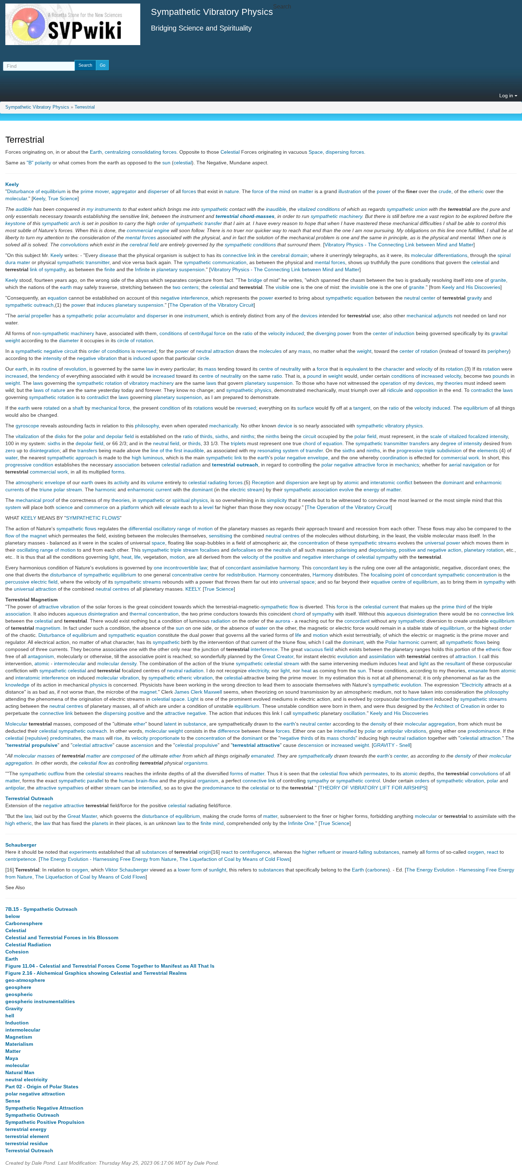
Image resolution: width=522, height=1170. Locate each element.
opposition (425, 390)
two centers (186, 287)
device (285, 425)
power (384, 191)
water (11, 457)
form (196, 870)
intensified (345, 731)
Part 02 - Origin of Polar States (41, 1086)
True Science (62, 198)
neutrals (282, 550)
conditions (170, 333)
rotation (454, 369)
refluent (326, 852)
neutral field (166, 443)
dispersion (297, 482)
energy (371, 489)
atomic (351, 482)
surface (305, 408)
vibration (129, 677)
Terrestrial (85, 107)
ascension (142, 745)
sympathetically (315, 756)
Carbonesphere (24, 923)
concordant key (330, 567)
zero (10, 450)
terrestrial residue (26, 1143)
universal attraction (35, 589)
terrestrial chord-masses (245, 216)
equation (57, 298)
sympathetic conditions (250, 244)
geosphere (18, 987)
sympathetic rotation (99, 383)
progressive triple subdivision (429, 450)
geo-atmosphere (25, 980)
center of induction (393, 333)
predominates (65, 738)
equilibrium (475, 408)
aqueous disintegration (92, 614)
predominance (484, 731)
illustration (349, 191)
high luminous (147, 457)
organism (207, 780)
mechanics (407, 465)
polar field (365, 436)
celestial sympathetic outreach (73, 731)
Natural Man (19, 1072)
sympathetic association (311, 489)
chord (298, 614)
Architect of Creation (457, 706)
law (149, 369)
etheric (476, 191)
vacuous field (318, 649)
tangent (361, 408)
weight (12, 340)
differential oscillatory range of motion (171, 528)
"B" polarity (39, 162)
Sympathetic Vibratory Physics (37, 107)
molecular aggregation (430, 724)
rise (118, 738)
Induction (17, 1023)
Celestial (230, 152)
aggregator (124, 191)
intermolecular (70, 663)
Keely (12, 184)
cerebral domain (289, 255)
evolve (346, 489)
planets (100, 823)
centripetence (20, 859)
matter (306, 191)
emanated (262, 756)
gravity (474, 298)
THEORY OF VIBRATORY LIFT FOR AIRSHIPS (373, 788)
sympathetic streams (373, 543)
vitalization (27, 436)
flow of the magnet (26, 535)
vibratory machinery (151, 383)
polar (370, 731)
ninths (247, 436)
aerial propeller (34, 315)
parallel (95, 780)
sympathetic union (407, 209)
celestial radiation (181, 465)
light (114, 557)
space (158, 543)
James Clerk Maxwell (198, 692)
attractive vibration (59, 606)
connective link (239, 255)
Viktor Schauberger (126, 870)
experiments (83, 852)
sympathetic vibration (460, 780)
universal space (297, 582)
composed (123, 756)
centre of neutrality (280, 369)
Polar (391, 642)
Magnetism (18, 1037)
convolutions (74, 244)
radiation (220, 621)
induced (295, 333)
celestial (183, 162)
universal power (442, 543)
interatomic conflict (391, 482)
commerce (96, 507)
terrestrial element (27, 1136)
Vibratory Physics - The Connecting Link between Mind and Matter (399, 244)
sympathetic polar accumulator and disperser (117, 315)
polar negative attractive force (354, 465)
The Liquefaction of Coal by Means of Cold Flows (234, 859)
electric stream (246, 489)
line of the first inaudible (177, 450)
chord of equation (322, 443)
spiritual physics (190, 500)
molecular (16, 198)
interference (264, 649)
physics (98, 685)
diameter (69, 340)
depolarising (382, 550)
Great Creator (277, 656)
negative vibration (97, 358)
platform (130, 507)
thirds (206, 436)
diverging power (333, 333)
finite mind (212, 823)
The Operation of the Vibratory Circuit (211, 305)
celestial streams (104, 773)
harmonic (105, 489)
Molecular (16, 724)
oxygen (476, 852)
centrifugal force (207, 333)
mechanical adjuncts (429, 315)
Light (193, 699)
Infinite (142, 269)
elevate (171, 507)
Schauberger (20, 845)
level (208, 507)
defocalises (243, 550)
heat (126, 557)
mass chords (341, 738)
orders (422, 780)
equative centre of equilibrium (404, 582)
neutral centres (282, 535)
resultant (455, 663)
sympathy (494, 582)
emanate (478, 670)
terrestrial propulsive (32, 745)
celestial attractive (92, 745)
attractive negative (185, 713)
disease (108, 255)
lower (184, 870)
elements (487, 450)
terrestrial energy (26, 1129)
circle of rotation (135, 340)
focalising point (387, 575)
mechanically (223, 425)
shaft (77, 408)
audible (24, 209)
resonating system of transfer (290, 450)
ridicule (395, 390)
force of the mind (271, 191)
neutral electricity (26, 1079)
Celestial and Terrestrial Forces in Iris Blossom (61, 937)
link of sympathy (48, 269)
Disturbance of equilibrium (36, 191)
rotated (52, 408)
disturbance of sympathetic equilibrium (93, 575)
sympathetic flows (76, 528)
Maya (11, 1058)
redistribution (241, 575)
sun (166, 162)
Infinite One (301, 823)
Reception (263, 482)
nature (231, 191)
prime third (454, 606)
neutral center (419, 298)
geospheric (19, 994)
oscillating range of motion (46, 550)
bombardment (417, 699)
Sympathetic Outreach (32, 1115)
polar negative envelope (301, 457)
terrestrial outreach (235, 465)
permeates (376, 773)
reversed (146, 351)
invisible (359, 287)
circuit (309, 436)
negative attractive (63, 805)
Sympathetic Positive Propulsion (45, 1122)
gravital (499, 333)
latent (170, 724)
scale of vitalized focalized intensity (469, 436)
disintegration (44, 450)
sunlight (217, 870)
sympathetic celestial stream (267, 663)
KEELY (28, 518)
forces (189, 191)
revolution (75, 369)
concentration (313, 543)
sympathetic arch (61, 223)
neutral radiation (408, 738)
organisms (195, 763)
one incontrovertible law (180, 567)
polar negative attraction (35, 1094)
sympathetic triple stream (170, 550)
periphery (498, 351)
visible (282, 287)
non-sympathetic (50, 333)
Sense (12, 1101)
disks (60, 436)
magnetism (48, 628)
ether (139, 724)
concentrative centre (195, 575)
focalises (209, 550)
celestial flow (93, 763)
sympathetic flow (279, 606)
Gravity (14, 1008)
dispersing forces (345, 152)
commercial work (460, 457)
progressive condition (29, 465)
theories (454, 383)
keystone (15, 223)
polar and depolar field (108, 436)
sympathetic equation (350, 298)
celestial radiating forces (215, 482)
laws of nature (49, 390)
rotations (203, 408)
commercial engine (148, 230)
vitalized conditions (319, 209)
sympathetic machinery (336, 216)
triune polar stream (60, 489)
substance (194, 724)
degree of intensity (461, 443)
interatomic (27, 677)
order (163, 223)
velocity (276, 333)
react (227, 852)
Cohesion (17, 952)
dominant (453, 482)
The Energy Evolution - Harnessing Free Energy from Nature (108, 859)
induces (105, 305)
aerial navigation (467, 465)
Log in (507, 95)
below (12, 916)
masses (46, 756)
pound (314, 376)
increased (16, 376)
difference (229, 731)
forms (118, 472)
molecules (270, 351)
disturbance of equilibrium (171, 816)
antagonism (41, 656)
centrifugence (255, 852)
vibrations (415, 731)
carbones (377, 870)
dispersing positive (124, 713)
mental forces (140, 237)
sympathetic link (224, 457)
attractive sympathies (59, 788)
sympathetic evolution (397, 685)
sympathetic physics (248, 390)
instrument (196, 315)
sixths (221, 436)
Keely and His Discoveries (471, 287)
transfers (419, 443)
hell (9, 1015)
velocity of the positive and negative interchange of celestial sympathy (319, 557)
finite (109, 269)
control (372, 780)
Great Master (82, 816)
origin (205, 852)
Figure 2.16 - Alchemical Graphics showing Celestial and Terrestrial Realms (96, 973)
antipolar (393, 731)
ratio (247, 333)
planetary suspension (181, 269)
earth (66, 287)
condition (170, 408)
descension (310, 745)
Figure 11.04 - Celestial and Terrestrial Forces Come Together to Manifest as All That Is (109, 966)
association (127, 465)
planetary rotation (484, 550)
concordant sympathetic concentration (454, 575)
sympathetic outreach (29, 305)
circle (203, 358)
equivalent (356, 369)
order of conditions (109, 351)
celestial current (380, 606)
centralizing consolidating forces (140, 152)
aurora (282, 621)
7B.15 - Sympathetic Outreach (41, 909)
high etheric (18, 823)
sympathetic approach (72, 457)
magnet (148, 692)
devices (308, 315)
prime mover (95, 191)
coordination (394, 457)
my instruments (104, 209)
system (13, 507)
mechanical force (111, 408)
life (137, 557)
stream (112, 788)
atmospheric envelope (40, 482)
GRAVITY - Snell (391, 745)
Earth (96, 152)
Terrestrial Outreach (29, 798)
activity (121, 482)
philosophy (147, 425)
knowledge (17, 685)
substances (154, 852)
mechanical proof (35, 500)
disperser (158, 191)
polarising (346, 550)
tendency (49, 376)
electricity (258, 670)
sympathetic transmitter (83, 262)
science (64, 507)
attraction (465, 656)
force (322, 369)
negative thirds (296, 738)
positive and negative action (430, 550)
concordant (357, 621)
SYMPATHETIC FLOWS (93, 518)
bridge (255, 280)
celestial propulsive (196, 745)
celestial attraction (480, 738)
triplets (238, 443)
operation (390, 383)
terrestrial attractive (256, 745)
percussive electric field (31, 582)
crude (445, 191)
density (128, 663)
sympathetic (214, 209)
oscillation (354, 713)
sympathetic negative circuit (46, 351)
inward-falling (357, 852)
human (127, 780)
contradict (482, 390)
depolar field (89, 443)
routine (49, 369)
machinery (82, 333)
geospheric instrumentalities (40, 1001)
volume (155, 482)
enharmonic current (149, 489)
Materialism (19, 1044)
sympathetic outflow (42, 773)
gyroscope (27, 425)
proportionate (164, 738)
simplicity (277, 500)
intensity (52, 358)
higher (309, 852)
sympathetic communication (215, 262)
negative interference (184, 298)
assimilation (382, 656)
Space (316, 152)
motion (177, 557)
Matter (13, 1051)
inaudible (276, 209)
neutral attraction (215, 351)
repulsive (37, 738)
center (401, 756)
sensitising (220, 535)
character (393, 369)
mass (304, 351)
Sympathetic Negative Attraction (44, 1108)
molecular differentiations (439, 255)
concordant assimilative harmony (262, 567)
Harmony (269, 575)
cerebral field (144, 244)
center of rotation (418, 351)
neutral (175, 670)
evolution (347, 656)
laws (38, 383)
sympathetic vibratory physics (390, 425)
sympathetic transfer (199, 223)
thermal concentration (154, 614)
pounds (501, 376)
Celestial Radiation (28, 944)
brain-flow (147, 780)
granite (498, 280)
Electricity (472, 685)
